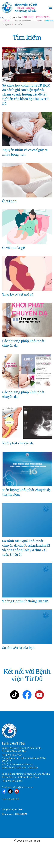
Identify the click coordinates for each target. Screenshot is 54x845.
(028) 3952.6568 (13, 755)
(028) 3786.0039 (13, 781)
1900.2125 (43, 17)
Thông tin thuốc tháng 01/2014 (25, 601)
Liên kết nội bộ (10, 799)
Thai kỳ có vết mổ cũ (17, 294)
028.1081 (27, 17)
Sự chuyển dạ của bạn (18, 648)
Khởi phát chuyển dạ (17, 443)
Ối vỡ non (9, 201)
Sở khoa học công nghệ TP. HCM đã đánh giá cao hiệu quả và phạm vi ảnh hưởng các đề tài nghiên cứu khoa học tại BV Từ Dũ (26, 94)
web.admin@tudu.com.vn (20, 787)
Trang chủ (6, 24)
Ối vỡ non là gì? (13, 248)
